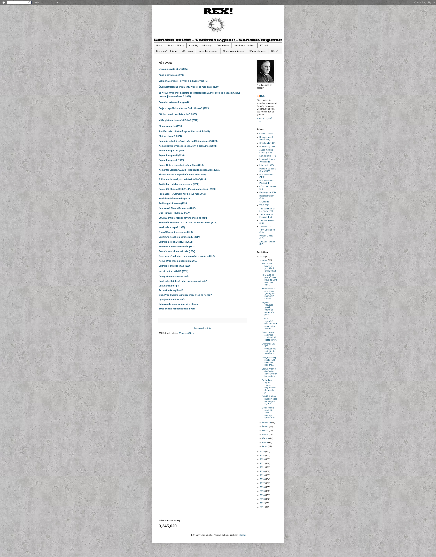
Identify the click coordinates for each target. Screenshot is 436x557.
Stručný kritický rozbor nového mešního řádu (183, 218)
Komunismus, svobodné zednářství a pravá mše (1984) (187, 146)
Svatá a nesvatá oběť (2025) (173, 69)
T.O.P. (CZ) (264, 205)
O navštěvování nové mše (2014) (176, 232)
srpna (265, 260)
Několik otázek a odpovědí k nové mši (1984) (182, 174)
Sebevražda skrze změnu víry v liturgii (179, 304)
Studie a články (176, 45)
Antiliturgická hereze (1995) (173, 203)
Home (159, 45)
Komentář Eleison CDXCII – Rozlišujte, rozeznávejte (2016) (189, 170)
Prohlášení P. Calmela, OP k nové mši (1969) (182, 194)
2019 (262, 475)
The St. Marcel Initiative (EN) (266, 215)
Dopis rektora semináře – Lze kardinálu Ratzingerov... (269, 336)
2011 (262, 507)
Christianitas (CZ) (267, 143)
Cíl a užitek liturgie (169, 285)
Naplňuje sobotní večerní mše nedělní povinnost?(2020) (188, 141)
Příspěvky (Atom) (186, 333)
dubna (265, 434)
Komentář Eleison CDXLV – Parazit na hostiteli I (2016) (187, 189)
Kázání (264, 45)
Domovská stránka (202, 328)
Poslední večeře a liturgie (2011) (175, 102)
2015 (262, 491)
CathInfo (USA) (266, 133)
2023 (262, 459)
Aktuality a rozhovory (200, 45)
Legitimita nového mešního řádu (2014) (179, 237)
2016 (262, 487)
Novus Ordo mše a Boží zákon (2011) (178, 261)
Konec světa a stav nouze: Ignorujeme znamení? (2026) (268, 294)
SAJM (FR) (264, 202)
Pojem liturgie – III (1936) (172, 150)
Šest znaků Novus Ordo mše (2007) (177, 208)
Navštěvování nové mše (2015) (174, 198)
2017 (262, 483)
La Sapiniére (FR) (267, 156)
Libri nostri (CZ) (266, 165)
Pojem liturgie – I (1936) (171, 160)
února (265, 442)
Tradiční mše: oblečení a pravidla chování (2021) (184, 131)
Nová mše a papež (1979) (172, 227)
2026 (262, 257)
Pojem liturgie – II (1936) (171, 155)
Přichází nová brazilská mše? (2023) (178, 114)
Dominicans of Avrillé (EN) (266, 138)
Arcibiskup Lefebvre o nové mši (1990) (179, 184)
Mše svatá (187, 51)
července (266, 422)
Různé (274, 51)
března (265, 438)
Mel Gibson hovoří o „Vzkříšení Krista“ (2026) (269, 267)
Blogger (242, 535)
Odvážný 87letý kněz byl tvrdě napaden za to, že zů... (269, 400)
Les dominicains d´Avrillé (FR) (267, 160)
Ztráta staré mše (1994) (170, 126)
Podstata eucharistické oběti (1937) (177, 246)
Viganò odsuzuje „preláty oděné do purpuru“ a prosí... (268, 308)
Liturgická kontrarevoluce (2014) (175, 242)
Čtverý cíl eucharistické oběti (174, 276)
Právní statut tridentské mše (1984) (177, 251)
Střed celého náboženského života (177, 308)
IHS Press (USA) (267, 146)
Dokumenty (223, 45)
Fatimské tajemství (208, 51)
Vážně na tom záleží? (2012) (173, 271)
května (265, 430)
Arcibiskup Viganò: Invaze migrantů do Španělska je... (269, 386)
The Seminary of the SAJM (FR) (267, 210)
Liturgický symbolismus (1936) (175, 266)
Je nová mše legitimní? (171, 290)
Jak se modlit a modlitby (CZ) (266, 151)
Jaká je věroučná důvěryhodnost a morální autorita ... (269, 323)
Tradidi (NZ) (264, 226)
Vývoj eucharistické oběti (172, 299)
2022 (262, 463)
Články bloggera (257, 51)
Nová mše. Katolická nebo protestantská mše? (183, 281)
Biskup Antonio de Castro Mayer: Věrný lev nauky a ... (269, 372)
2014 (262, 495)
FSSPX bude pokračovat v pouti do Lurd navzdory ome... (269, 280)
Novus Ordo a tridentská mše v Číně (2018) (181, 165)
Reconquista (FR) (267, 192)
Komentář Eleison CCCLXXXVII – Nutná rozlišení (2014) (188, 222)
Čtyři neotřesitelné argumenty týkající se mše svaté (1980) (189, 87)
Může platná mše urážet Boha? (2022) (178, 120)
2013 (262, 499)
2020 (262, 471)
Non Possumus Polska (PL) (266, 181)
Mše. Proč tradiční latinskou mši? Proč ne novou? (185, 295)
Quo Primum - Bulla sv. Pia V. (174, 213)
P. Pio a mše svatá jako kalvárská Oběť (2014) (182, 179)
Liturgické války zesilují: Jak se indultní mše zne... (269, 361)
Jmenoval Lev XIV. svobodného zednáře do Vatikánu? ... (269, 349)
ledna (265, 446)
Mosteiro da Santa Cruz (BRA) (267, 170)
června (265, 426)
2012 (262, 503)
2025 (262, 451)
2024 (262, 455)
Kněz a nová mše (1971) (171, 75)
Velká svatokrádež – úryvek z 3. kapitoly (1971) (183, 81)
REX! (262, 96)
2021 (262, 467)
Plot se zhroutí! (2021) (170, 136)
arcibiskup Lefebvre (244, 45)
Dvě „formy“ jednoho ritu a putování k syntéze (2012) (187, 256)
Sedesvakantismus (233, 51)
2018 (262, 479)
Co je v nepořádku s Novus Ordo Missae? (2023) (184, 108)
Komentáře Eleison (166, 51)
